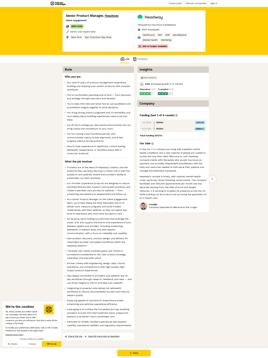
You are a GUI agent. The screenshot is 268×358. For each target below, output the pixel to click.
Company (142, 59)
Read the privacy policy (14, 335)
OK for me (51, 344)
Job (127, 59)
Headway (112, 16)
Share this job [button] (75, 336)
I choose (32, 344)
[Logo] (58, 3)
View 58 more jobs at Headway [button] (104, 336)
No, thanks (12, 344)
